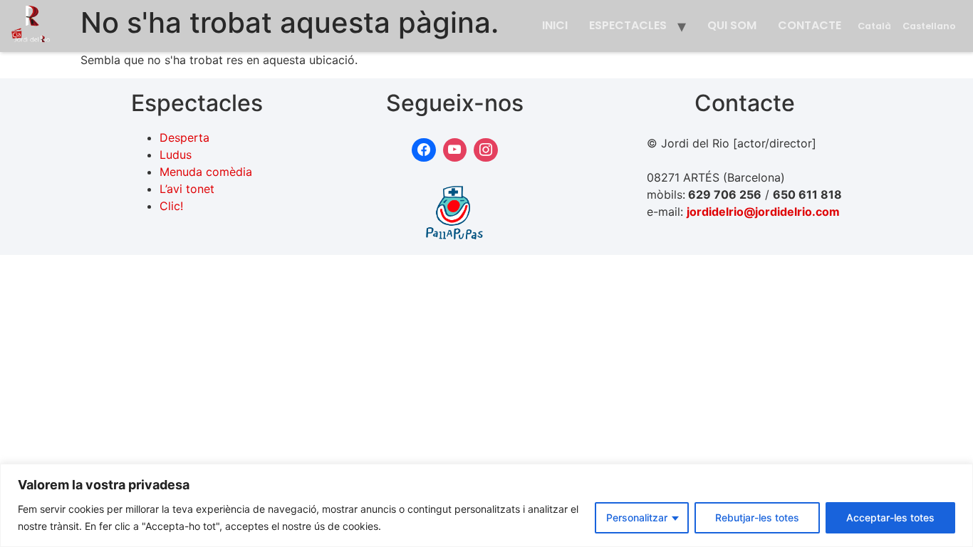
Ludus (176, 154)
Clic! (171, 206)
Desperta (184, 137)
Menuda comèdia (206, 172)
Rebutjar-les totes (757, 517)
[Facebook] (423, 150)
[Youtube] (455, 150)
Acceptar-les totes (890, 517)
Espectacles (628, 25)
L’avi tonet (187, 189)
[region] (486, 505)
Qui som (731, 25)
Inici (555, 25)
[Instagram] (485, 150)
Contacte (809, 25)
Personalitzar (636, 517)
